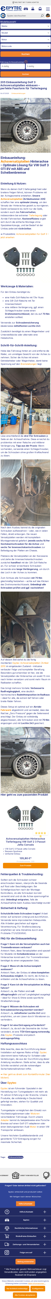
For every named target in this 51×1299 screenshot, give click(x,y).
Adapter (5, 1120)
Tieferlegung (35, 215)
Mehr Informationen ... (37, 1283)
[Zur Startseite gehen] (8, 8)
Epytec (8, 1035)
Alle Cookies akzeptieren (25, 1295)
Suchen (25, 54)
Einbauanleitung (16, 1157)
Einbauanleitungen (18, 93)
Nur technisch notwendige (17, 1288)
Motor (33, 1126)
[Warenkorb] (40, 8)
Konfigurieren (37, 1288)
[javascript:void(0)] (25, 62)
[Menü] (47, 8)
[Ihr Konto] (32, 8)
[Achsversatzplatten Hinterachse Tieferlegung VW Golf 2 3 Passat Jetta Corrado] (25, 818)
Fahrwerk (6, 710)
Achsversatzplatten (15, 161)
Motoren (35, 1113)
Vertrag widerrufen (25, 1261)
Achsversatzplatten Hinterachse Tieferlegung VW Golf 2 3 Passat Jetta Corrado (25, 841)
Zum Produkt (25, 865)
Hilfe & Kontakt (25, 1204)
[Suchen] (42, 15)
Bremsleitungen (29, 364)
